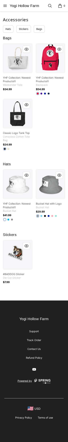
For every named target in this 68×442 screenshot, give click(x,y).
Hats (8, 29)
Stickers (23, 29)
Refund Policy (34, 357)
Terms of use (45, 417)
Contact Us (34, 348)
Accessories (15, 20)
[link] (17, 58)
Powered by (25, 380)
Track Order (34, 340)
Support (34, 331)
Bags (39, 29)
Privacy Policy (23, 417)
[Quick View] (26, 49)
